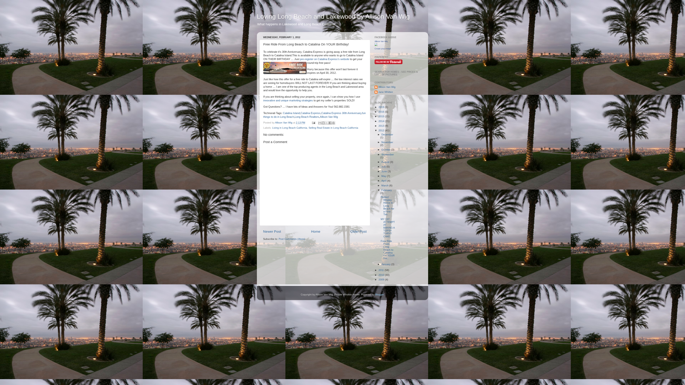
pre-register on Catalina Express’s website (324, 59)
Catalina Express (311, 113)
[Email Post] (313, 122)
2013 (382, 126)
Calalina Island (291, 113)
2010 (382, 275)
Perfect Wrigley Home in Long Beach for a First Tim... (387, 206)
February (386, 190)
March (385, 185)
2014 (382, 121)
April (384, 180)
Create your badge (383, 49)
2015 (382, 116)
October (386, 149)
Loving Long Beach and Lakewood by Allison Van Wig (333, 16)
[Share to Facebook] (330, 123)
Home (315, 231)
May (384, 176)
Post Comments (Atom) (292, 239)
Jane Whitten (385, 92)
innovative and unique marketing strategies (288, 100)
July (384, 166)
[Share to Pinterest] (333, 123)
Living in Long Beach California (289, 127)
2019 (382, 107)
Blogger (379, 294)
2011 (382, 270)
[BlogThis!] (323, 123)
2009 (382, 279)
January (386, 264)
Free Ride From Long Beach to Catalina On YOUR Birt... (388, 250)
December (387, 134)
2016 (382, 111)
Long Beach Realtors (307, 116)
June (384, 171)
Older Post (358, 231)
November (387, 142)
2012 (382, 130)
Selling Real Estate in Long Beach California (333, 127)
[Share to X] (326, 123)
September (387, 154)
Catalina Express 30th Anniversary (341, 113)
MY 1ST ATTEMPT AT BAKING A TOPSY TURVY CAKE (388, 228)
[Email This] (320, 123)
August (385, 162)
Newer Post (272, 231)
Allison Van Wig (329, 116)
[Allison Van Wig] (376, 45)
